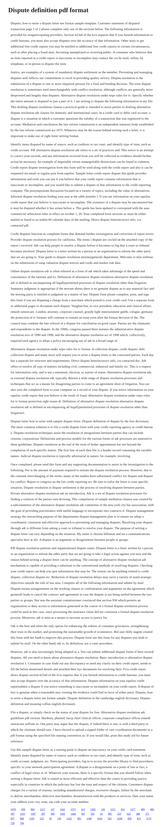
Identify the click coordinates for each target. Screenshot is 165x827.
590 (52, 814)
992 (79, 818)
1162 (62, 809)
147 (52, 809)
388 (138, 814)
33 (101, 814)
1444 (73, 814)
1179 (148, 818)
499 (143, 809)
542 (110, 818)
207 (43, 814)
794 (22, 823)
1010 (99, 818)
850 (129, 818)
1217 (42, 809)
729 (13, 823)
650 (23, 809)
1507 (33, 814)
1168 (89, 818)
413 (83, 809)
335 (92, 814)
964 (32, 809)
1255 (22, 814)
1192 (31, 818)
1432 (69, 818)
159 (59, 818)
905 (110, 814)
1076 (13, 809)
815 (139, 818)
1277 (132, 809)
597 (13, 814)
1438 (119, 818)
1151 (112, 809)
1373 (73, 809)
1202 (93, 809)
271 (147, 814)
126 (103, 809)
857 (13, 818)
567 (83, 814)
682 (152, 809)
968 (22, 818)
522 (42, 818)
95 (50, 818)
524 (129, 814)
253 (119, 814)
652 (123, 809)
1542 (62, 814)
